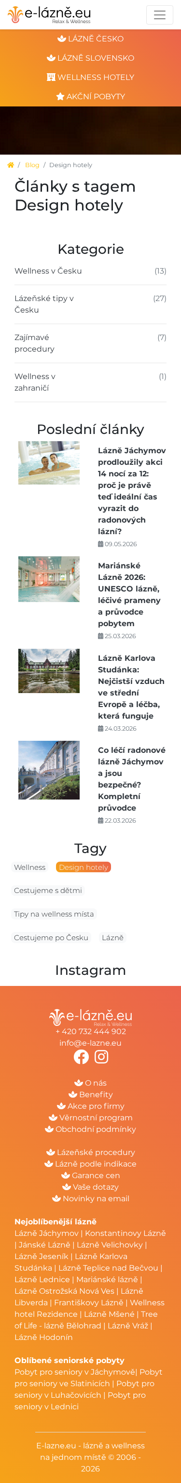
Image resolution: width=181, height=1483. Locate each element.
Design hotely (83, 867)
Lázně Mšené (109, 1314)
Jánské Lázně (45, 1244)
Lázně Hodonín (43, 1337)
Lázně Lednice (42, 1279)
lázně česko (95, 38)
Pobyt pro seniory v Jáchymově (74, 1372)
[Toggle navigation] (159, 15)
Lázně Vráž (128, 1325)
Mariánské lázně (107, 1279)
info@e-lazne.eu (90, 1043)
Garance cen (95, 1175)
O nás (95, 1083)
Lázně (113, 937)
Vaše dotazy (95, 1187)
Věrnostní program (95, 1117)
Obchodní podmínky (95, 1129)
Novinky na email (95, 1198)
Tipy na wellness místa (54, 914)
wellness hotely (95, 77)
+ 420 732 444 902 (91, 1031)
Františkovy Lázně (89, 1302)
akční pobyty (95, 96)
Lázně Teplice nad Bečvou (108, 1268)
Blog (32, 165)
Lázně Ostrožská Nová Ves (64, 1291)
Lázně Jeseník (41, 1256)
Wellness (29, 867)
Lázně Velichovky (110, 1244)
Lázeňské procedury (95, 1152)
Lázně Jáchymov (47, 1233)
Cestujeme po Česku (51, 937)
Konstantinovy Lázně (125, 1233)
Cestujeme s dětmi (48, 890)
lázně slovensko (95, 58)
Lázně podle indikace (95, 1163)
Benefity (95, 1094)
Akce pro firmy (95, 1106)
